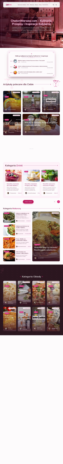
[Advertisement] (31, 44)
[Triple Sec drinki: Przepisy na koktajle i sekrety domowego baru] (24, 319)
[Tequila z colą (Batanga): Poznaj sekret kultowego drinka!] (53, 319)
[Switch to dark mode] (56, 5)
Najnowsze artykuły (22, 4)
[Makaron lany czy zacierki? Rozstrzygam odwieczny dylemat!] (46, 236)
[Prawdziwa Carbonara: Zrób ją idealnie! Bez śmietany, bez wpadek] (9, 293)
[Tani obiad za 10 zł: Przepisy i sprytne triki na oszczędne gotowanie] (53, 293)
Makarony (32, 4)
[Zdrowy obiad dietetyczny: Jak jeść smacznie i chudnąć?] (38, 293)
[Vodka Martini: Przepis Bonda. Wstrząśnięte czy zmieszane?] (51, 101)
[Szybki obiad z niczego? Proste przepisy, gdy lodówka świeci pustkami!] (9, 319)
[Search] (53, 4)
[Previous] (54, 201)
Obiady (36, 4)
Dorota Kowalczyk (24, 67)
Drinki (28, 4)
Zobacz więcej (28, 201)
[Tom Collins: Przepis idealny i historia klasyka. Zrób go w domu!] (38, 319)
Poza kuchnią (45, 4)
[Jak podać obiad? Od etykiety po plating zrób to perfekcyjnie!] (24, 293)
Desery (40, 4)
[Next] (58, 201)
